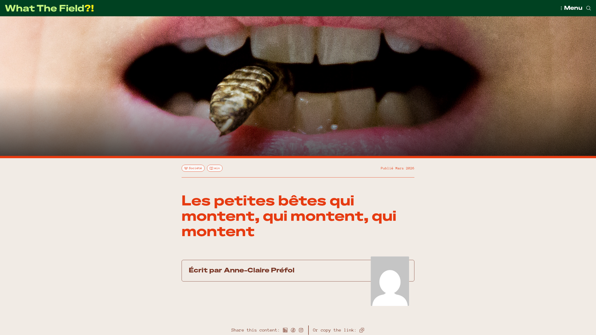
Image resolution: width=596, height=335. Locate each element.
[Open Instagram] (301, 330)
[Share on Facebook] (293, 330)
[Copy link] (362, 330)
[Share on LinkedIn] (285, 330)
